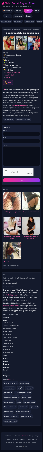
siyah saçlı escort (29, 402)
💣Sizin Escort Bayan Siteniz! (20, 3)
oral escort (29, 388)
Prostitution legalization (10, 283)
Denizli (5, 370)
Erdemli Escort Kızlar (9, 329)
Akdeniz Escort (8, 323)
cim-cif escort (18, 21)
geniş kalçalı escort (10, 421)
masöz (19, 402)
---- (9, 82)
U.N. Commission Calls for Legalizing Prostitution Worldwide (19, 279)
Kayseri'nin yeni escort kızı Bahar (12, 237)
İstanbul (6, 364)
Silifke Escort (7, 334)
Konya (5, 358)
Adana (5, 373)
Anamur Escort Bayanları (30, 29)
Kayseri (6, 361)
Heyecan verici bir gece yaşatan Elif (31, 237)
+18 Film (7, 16)
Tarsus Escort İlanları (10, 337)
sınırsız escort (8, 411)
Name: (5, 130)
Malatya (6, 367)
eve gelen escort (29, 21)
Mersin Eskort (16, 29)
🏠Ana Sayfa (7, 10)
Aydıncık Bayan (8, 346)
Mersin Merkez (8, 352)
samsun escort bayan (11, 306)
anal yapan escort (6, 21)
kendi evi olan (10, 75)
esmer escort (23, 407)
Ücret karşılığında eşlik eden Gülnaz (12, 213)
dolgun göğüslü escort (23, 411)
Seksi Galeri (18, 16)
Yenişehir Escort (8, 343)
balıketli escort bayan (11, 416)
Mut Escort (6, 349)
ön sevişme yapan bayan (23, 392)
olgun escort (34, 407)
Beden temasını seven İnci (12, 262)
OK (21, 180)
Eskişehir (6, 376)
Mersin (29, 10)
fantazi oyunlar (9, 402)
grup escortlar (9, 119)
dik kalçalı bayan (26, 416)
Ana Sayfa (6, 29)
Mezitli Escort (7, 331)
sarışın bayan (26, 397)
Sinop (37, 10)
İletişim (28, 16)
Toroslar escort (8, 340)
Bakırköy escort (12, 295)
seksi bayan (8, 392)
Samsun (18, 10)
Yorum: (5, 145)
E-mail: (5, 138)
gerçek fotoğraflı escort (23, 119)
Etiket (8, 379)
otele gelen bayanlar (12, 72)
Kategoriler (10, 314)
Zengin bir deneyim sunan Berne (31, 213)
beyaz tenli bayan (10, 407)
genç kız (39, 21)
